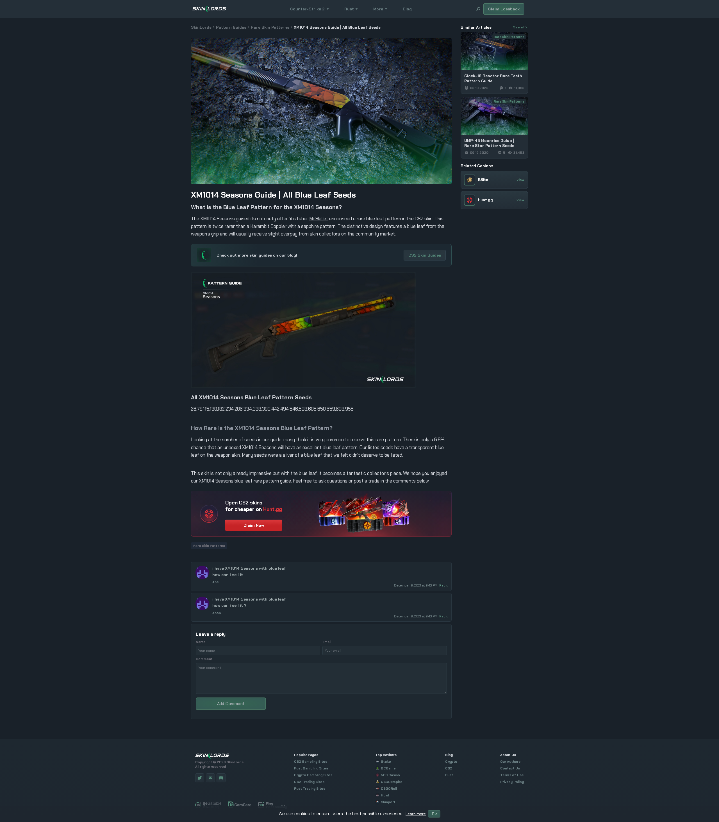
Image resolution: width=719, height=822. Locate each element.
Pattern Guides (231, 27)
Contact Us (510, 768)
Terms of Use (512, 775)
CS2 (448, 768)
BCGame (388, 768)
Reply (443, 585)
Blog (407, 9)
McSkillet (318, 219)
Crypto (451, 761)
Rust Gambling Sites (311, 768)
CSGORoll (389, 788)
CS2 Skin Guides (424, 255)
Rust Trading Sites (309, 788)
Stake (386, 761)
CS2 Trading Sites (309, 782)
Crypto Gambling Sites (313, 775)
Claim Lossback (504, 9)
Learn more (416, 813)
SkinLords (201, 27)
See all (518, 27)
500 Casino (390, 775)
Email (326, 642)
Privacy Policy (512, 782)
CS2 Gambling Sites (310, 761)
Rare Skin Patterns (270, 27)
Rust (349, 9)
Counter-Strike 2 (307, 9)
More (378, 9)
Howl (385, 795)
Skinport (388, 802)
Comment (204, 659)
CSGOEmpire (391, 782)
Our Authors (510, 761)
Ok (434, 813)
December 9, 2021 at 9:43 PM (416, 585)
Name (201, 642)
